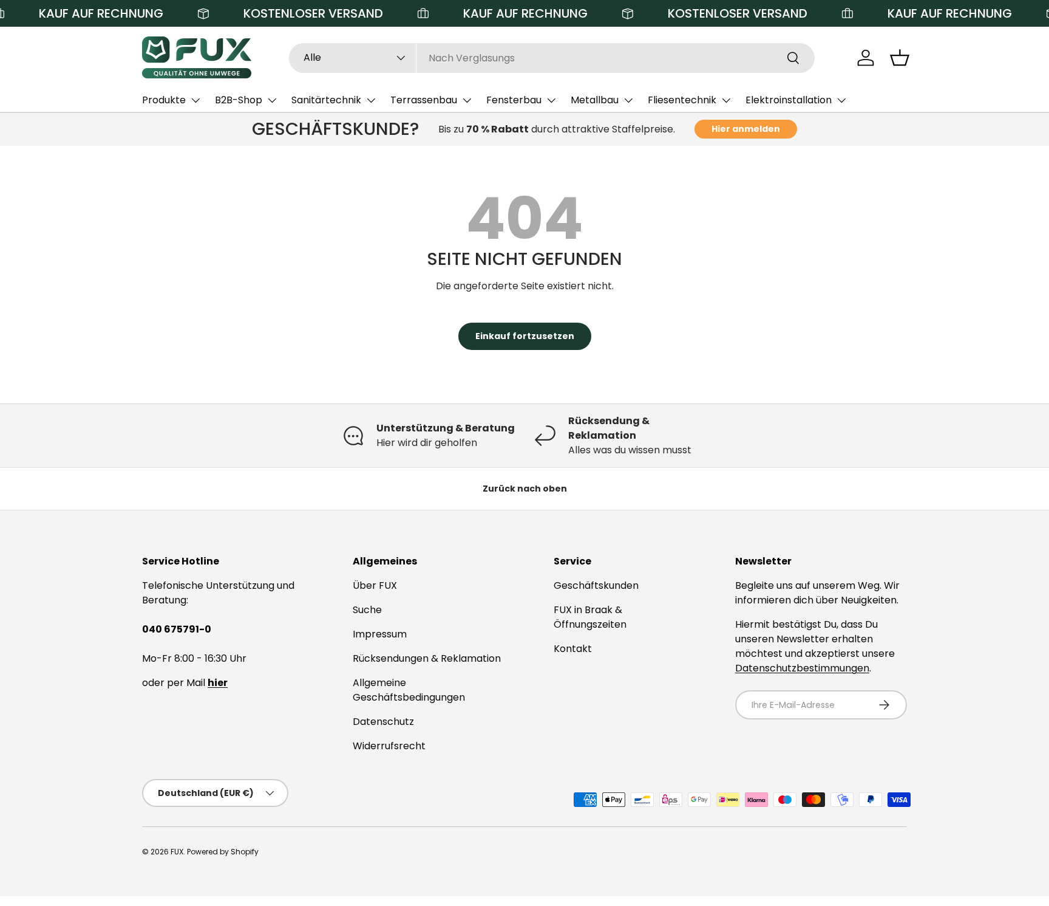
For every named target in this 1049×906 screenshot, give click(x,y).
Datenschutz (383, 722)
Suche (367, 610)
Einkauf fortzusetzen (524, 336)
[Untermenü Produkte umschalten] (195, 100)
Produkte (164, 100)
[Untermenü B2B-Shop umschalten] (272, 100)
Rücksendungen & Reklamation (427, 658)
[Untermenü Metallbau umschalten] (628, 100)
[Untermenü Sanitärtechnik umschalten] (371, 100)
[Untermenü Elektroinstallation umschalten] (841, 100)
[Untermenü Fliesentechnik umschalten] (726, 100)
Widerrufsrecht (389, 746)
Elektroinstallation (788, 100)
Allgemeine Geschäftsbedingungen (409, 690)
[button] (899, 57)
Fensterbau (513, 100)
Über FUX (375, 585)
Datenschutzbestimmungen (802, 668)
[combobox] (552, 58)
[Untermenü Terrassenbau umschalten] (467, 100)
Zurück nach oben (525, 488)
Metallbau (595, 100)
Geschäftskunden (596, 585)
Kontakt (573, 649)
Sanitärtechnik (326, 100)
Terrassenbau (423, 100)
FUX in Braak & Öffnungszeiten (590, 617)
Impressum (380, 634)
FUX (177, 851)
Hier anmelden (745, 129)
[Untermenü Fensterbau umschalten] (551, 100)
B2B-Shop (238, 100)
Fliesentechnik (682, 100)
